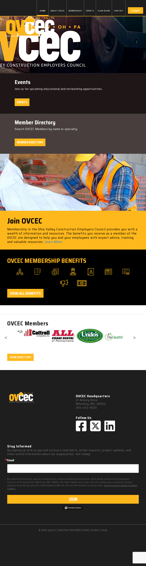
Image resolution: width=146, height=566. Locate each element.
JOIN (73, 499)
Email (10, 460)
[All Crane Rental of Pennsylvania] (57, 336)
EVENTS (90, 10)
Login (136, 10)
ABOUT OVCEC (58, 10)
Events (22, 102)
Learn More (53, 241)
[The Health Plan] (110, 336)
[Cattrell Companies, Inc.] (31, 333)
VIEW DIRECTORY (20, 357)
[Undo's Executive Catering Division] (84, 336)
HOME (43, 10)
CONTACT (119, 10)
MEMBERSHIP (75, 10)
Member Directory (30, 142)
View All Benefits (25, 293)
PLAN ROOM (104, 10)
